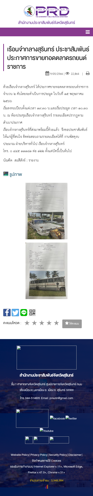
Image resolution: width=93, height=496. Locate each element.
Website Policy (20, 454)
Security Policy (58, 454)
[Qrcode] (32, 312)
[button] (88, 32)
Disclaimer (75, 454)
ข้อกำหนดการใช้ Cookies (46, 460)
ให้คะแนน (74, 323)
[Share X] (15, 312)
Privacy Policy (38, 454)
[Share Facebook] (7, 312)
